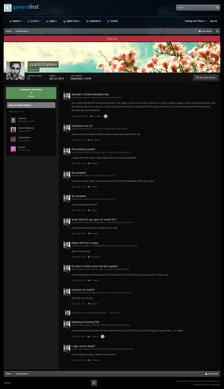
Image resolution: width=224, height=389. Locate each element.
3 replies (93, 186)
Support (114, 21)
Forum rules (112, 38)
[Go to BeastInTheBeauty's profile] (13, 129)
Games (52, 21)
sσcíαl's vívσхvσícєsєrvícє (90, 94)
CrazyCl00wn (24, 137)
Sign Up (213, 21)
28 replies (94, 163)
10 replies (93, 336)
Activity (34, 21)
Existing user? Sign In (195, 21)
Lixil (94, 129)
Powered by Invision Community (206, 384)
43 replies (94, 280)
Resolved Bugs (123, 325)
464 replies (94, 140)
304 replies (95, 257)
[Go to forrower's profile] (13, 148)
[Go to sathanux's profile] (13, 120)
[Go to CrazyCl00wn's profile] (13, 139)
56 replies (94, 233)
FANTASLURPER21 (100, 325)
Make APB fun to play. (85, 242)
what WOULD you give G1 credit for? (94, 219)
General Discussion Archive (110, 97)
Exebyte (95, 152)
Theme (7, 383)
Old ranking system (83, 149)
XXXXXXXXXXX (99, 246)
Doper (95, 269)
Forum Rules (95, 21)
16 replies (94, 304)
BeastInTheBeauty (26, 128)
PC (114, 175)
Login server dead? (83, 346)
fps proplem (79, 172)
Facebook (217, 31)
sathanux (22, 118)
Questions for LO (82, 125)
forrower (21, 147)
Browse (16, 21)
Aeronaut (96, 222)
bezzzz (95, 292)
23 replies (96, 116)
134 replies (94, 360)
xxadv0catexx (78, 97)
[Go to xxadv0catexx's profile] (67, 96)
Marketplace (72, 21)
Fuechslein (97, 349)
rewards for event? (83, 289)
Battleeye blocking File (85, 322)
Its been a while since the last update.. (95, 266)
